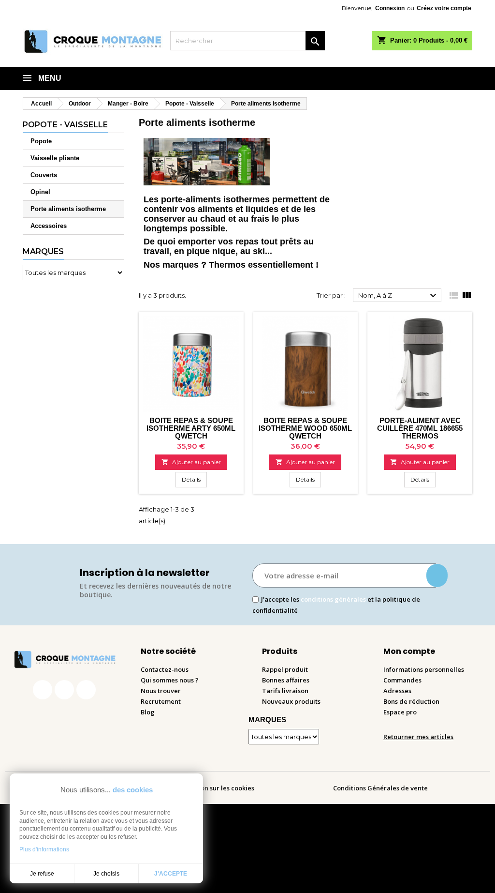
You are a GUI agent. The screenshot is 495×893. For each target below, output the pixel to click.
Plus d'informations (44, 849)
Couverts (43, 175)
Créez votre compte (444, 8)
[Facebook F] (42, 689)
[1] (437, 575)
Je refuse (42, 873)
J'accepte (170, 873)
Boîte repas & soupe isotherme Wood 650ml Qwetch (305, 428)
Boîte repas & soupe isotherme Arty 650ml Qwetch (190, 428)
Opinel (40, 192)
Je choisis (106, 873)
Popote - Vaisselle (65, 124)
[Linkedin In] (86, 689)
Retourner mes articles (418, 736)
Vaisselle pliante (54, 158)
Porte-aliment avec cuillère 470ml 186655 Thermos (420, 428)
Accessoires (48, 225)
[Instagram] (64, 689)
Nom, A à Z (398, 296)
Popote (41, 141)
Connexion (390, 8)
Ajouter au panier (191, 462)
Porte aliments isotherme (68, 208)
